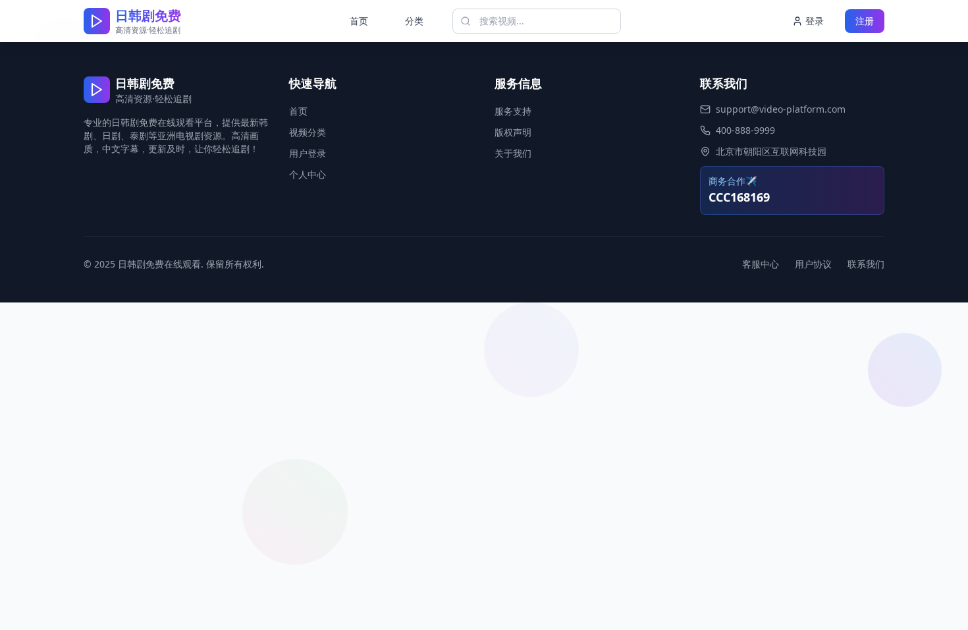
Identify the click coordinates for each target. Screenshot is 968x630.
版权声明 (513, 132)
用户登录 (307, 153)
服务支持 (513, 111)
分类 (414, 20)
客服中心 (760, 264)
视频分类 (307, 132)
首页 (359, 20)
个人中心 (307, 174)
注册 (864, 20)
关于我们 (513, 153)
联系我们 (865, 264)
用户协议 (813, 264)
